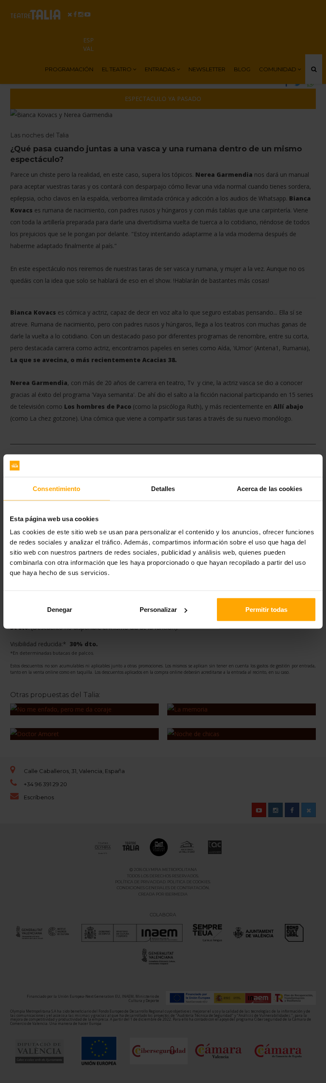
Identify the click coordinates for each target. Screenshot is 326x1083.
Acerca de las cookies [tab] (269, 488)
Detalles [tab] (163, 488)
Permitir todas (266, 609)
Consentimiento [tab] (56, 488)
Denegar (59, 609)
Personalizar (158, 609)
